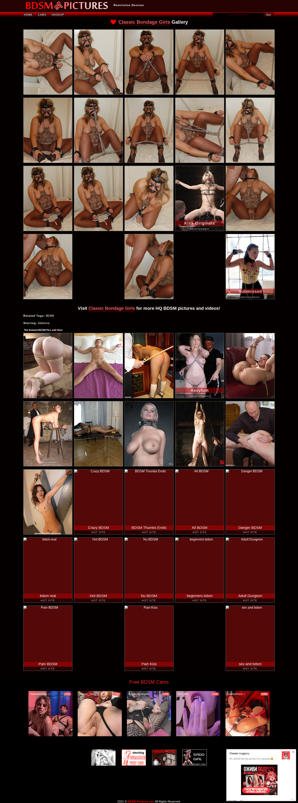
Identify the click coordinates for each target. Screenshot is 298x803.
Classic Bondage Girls (144, 22)
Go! (268, 14)
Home (28, 14)
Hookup (58, 14)
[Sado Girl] (194, 757)
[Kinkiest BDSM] (164, 757)
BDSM (50, 315)
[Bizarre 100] (134, 757)
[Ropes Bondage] (103, 757)
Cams (42, 14)
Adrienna (43, 323)
